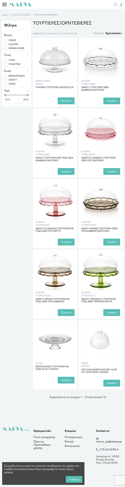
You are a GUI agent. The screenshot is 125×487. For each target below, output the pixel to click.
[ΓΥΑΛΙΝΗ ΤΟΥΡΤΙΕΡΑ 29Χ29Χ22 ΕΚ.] (55, 58)
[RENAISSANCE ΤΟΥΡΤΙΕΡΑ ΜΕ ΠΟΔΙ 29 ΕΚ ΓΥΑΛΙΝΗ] (55, 341)
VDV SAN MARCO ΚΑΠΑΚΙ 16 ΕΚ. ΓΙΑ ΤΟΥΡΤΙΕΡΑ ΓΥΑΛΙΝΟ (99, 371)
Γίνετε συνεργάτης (44, 437)
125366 (39, 363)
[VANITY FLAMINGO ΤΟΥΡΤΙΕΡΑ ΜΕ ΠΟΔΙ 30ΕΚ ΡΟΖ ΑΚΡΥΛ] (55, 200)
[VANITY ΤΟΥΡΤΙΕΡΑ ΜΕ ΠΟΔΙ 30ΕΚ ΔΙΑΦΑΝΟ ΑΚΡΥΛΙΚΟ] (55, 129)
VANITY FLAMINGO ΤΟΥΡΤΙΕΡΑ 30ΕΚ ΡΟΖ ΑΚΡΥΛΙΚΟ (98, 159)
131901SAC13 (88, 295)
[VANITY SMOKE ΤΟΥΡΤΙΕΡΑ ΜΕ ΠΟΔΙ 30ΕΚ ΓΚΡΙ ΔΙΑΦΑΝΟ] (55, 270)
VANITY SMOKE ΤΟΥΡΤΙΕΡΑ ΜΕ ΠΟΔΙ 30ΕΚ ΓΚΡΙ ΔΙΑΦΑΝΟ (53, 300)
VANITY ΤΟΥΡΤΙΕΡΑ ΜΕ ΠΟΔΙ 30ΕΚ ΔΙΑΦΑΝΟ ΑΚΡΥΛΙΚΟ (54, 159)
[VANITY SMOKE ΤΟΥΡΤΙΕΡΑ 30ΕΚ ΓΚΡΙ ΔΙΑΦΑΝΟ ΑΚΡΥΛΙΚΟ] (100, 200)
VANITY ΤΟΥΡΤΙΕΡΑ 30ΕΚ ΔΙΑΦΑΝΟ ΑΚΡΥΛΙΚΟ (95, 88)
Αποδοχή (74, 479)
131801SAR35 (88, 154)
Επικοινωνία (72, 446)
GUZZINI (85, 81)
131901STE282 (43, 295)
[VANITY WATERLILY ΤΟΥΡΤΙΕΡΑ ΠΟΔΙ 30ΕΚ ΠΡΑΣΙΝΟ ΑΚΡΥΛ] (100, 270)
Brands (69, 441)
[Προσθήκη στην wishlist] (69, 44)
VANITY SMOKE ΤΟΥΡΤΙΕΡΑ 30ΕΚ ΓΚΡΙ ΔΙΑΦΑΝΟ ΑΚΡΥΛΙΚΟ (99, 230)
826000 (39, 84)
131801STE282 (88, 225)
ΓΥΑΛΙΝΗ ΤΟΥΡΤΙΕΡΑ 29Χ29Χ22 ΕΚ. (55, 87)
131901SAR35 (43, 225)
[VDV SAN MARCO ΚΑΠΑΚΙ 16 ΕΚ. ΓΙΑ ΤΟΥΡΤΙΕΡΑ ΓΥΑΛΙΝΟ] (100, 341)
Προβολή (66, 100)
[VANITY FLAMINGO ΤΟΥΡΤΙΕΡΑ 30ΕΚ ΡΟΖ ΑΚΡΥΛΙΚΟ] (100, 129)
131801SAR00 (88, 84)
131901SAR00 (43, 154)
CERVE (84, 363)
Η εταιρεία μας (73, 437)
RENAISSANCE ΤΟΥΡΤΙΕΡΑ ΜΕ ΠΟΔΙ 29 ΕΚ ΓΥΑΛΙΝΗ (52, 368)
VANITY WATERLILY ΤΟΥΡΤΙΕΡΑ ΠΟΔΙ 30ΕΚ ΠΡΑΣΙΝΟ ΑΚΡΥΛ (98, 300)
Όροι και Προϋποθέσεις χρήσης (42, 444)
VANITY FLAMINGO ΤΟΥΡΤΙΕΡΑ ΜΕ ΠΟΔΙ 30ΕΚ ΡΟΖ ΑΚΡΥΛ (55, 230)
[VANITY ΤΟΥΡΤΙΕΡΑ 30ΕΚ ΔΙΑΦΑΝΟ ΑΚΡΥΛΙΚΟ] (100, 58)
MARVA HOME (43, 81)
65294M (85, 366)
